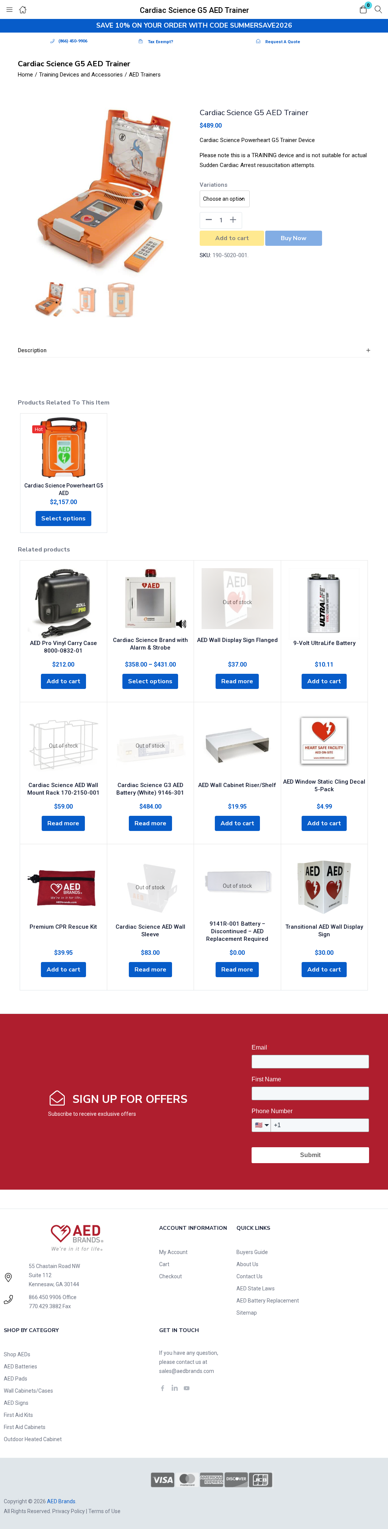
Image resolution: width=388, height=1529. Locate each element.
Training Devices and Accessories (81, 74)
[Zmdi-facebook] (162, 1388)
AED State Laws (255, 1288)
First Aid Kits (18, 1415)
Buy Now (294, 238)
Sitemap (246, 1313)
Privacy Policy (68, 1511)
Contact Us (249, 1276)
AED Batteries (20, 1366)
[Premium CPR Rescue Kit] (63, 887)
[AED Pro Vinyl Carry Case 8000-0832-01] (63, 604)
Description (32, 350)
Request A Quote (282, 41)
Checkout (170, 1276)
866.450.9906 (45, 1297)
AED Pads (15, 1379)
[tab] (194, 351)
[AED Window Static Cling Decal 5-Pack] (324, 740)
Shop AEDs (17, 1354)
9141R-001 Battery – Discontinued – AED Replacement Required (237, 931)
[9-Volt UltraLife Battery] (324, 604)
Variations (213, 184)
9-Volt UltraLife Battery (324, 643)
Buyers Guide (252, 1252)
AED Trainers (145, 74)
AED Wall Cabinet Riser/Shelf (237, 785)
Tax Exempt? (160, 41)
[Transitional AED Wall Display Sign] (324, 887)
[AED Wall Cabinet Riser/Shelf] (237, 745)
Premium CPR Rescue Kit (63, 926)
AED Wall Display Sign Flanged (237, 640)
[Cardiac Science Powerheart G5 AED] (63, 448)
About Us (247, 1264)
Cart (164, 1264)
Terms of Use (104, 1511)
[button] (363, 10)
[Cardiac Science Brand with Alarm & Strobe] (150, 598)
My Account (173, 1252)
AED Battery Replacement (267, 1301)
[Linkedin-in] (174, 1388)
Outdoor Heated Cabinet (33, 1439)
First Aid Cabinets (24, 1427)
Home (25, 74)
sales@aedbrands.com (186, 1371)
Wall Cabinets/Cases (28, 1391)
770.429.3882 (45, 1306)
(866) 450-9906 (72, 41)
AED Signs (16, 1403)
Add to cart (232, 238)
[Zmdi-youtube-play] (186, 1388)
